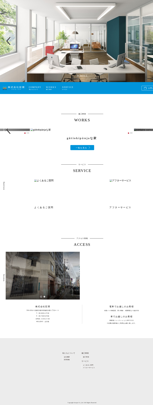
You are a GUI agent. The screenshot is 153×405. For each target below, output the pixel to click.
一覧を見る (81, 148)
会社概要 (67, 357)
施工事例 (86, 357)
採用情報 (67, 359)
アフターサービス (89, 367)
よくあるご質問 (88, 365)
